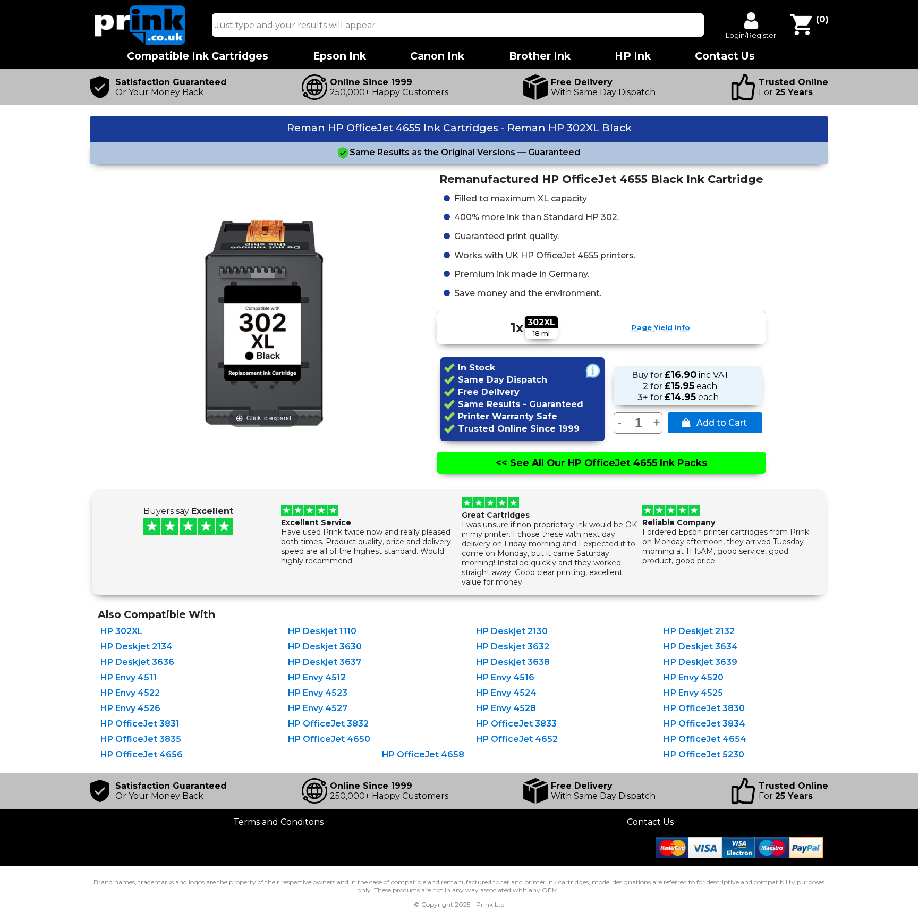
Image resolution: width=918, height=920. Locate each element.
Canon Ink (437, 56)
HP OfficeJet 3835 (140, 739)
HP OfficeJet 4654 (705, 739)
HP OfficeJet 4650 (329, 739)
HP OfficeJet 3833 (516, 724)
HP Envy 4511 (128, 677)
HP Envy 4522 (130, 693)
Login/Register (751, 35)
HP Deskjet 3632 (512, 647)
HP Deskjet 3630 (325, 647)
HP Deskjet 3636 (137, 662)
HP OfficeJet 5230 (704, 754)
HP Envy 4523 (317, 693)
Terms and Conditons (278, 822)
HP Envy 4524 (506, 693)
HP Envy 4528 (506, 708)
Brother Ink (540, 56)
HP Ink (633, 56)
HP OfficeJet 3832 (328, 724)
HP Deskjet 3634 (701, 647)
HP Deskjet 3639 (700, 662)
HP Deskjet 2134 (136, 647)
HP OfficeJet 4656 (141, 754)
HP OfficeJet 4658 (423, 754)
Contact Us (650, 822)
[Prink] (140, 42)
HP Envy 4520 (694, 677)
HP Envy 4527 (317, 708)
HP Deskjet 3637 (324, 662)
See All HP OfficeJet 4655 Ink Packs (601, 462)
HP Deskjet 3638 (513, 662)
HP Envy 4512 (317, 677)
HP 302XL (121, 631)
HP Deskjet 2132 (699, 631)
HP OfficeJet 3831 (140, 724)
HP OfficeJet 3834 (704, 724)
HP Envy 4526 (130, 708)
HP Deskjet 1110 (322, 631)
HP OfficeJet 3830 (704, 708)
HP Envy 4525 (693, 693)
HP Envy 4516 (505, 677)
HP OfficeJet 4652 (517, 739)
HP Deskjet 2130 (512, 631)
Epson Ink (339, 56)
